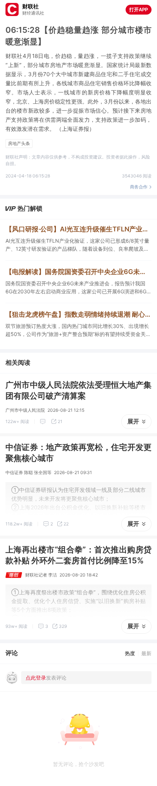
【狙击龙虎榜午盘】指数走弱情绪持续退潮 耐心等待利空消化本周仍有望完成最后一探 (78, 314)
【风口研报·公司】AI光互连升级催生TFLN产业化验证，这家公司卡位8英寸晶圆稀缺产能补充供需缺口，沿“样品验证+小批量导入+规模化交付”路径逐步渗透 (78, 229)
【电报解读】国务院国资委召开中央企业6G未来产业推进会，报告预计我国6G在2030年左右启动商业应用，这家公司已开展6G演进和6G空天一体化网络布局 (78, 271)
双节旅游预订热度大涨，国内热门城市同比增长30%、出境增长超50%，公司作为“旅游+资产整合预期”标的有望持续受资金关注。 (77, 330)
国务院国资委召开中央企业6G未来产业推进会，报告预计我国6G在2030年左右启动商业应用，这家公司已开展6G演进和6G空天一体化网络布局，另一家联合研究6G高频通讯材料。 (78, 288)
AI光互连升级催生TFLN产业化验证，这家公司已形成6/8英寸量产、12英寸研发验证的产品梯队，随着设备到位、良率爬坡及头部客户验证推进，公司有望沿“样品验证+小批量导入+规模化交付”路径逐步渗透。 (77, 245)
